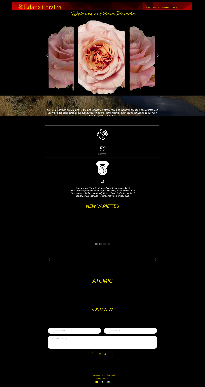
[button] (47, 55)
